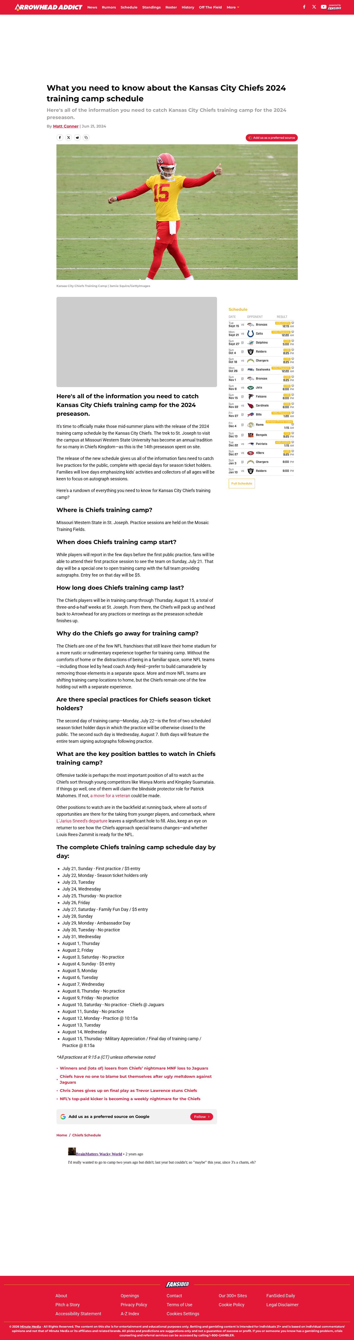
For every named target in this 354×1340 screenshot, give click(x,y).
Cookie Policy (232, 1304)
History (188, 7)
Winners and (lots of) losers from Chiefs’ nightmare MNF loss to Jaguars (134, 1068)
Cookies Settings (183, 1313)
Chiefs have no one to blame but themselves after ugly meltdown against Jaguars (136, 1079)
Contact (174, 1295)
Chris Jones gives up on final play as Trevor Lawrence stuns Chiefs (128, 1090)
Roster (171, 7)
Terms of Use (179, 1304)
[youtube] (324, 7)
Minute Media (30, 1326)
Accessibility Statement (78, 1313)
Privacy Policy (134, 1304)
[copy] (86, 137)
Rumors (109, 7)
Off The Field (210, 7)
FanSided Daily (280, 1295)
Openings (130, 1295)
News (92, 7)
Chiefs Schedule (86, 1135)
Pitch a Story (67, 1304)
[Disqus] (187, 1206)
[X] (314, 7)
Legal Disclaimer (282, 1304)
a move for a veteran (110, 795)
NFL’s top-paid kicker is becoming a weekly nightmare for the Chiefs (130, 1099)
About (61, 1295)
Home (61, 1135)
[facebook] (304, 7)
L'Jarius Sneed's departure (82, 820)
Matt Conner (66, 126)
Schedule (129, 7)
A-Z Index (130, 1313)
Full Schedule (241, 483)
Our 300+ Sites (233, 1295)
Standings (151, 7)
